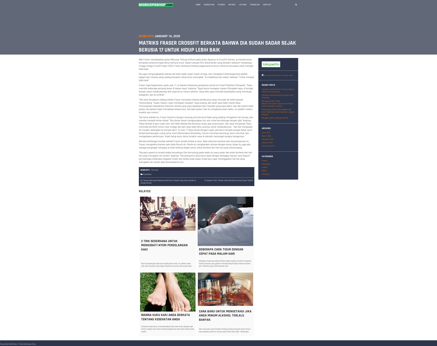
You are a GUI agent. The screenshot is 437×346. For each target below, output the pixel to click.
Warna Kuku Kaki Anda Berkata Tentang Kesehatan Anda (165, 317)
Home (198, 4)
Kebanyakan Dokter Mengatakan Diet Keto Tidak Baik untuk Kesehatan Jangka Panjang (278, 112)
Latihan (242, 4)
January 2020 (267, 143)
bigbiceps (146, 36)
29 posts (154, 170)
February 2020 (267, 139)
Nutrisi (232, 4)
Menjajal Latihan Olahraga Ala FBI (275, 118)
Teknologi (255, 4)
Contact (267, 4)
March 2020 (266, 136)
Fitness (221, 4)
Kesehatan (209, 4)
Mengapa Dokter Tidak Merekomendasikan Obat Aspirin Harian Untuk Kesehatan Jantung (277, 103)
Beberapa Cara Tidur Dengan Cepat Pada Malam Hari (221, 251)
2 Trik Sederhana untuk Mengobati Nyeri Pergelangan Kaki (164, 245)
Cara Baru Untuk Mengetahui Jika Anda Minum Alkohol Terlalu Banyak (225, 315)
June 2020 (266, 133)
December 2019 (268, 146)
